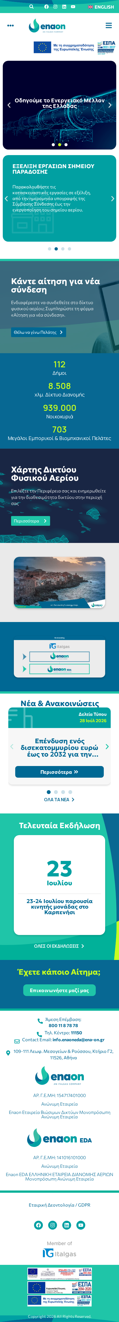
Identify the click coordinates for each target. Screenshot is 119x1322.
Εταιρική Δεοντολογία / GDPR (59, 1204)
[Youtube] (73, 6)
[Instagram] (55, 6)
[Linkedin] (64, 6)
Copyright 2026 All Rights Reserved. (59, 1316)
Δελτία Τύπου (93, 714)
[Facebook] (46, 6)
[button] (32, 7)
